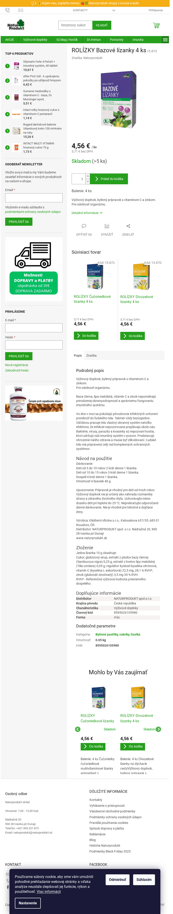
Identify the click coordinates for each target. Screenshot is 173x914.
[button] (98, 755)
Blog (92, 840)
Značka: (87, 58)
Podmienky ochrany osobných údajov (115, 817)
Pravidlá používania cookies (108, 823)
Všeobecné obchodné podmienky (112, 811)
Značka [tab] (91, 355)
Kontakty (80, 10)
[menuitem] (9, 39)
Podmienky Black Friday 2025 (110, 851)
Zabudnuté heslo (17, 370)
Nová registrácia (16, 365)
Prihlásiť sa (19, 221)
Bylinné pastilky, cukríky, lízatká (118, 634)
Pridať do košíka (112, 179)
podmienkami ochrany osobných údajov (33, 212)
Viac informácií (49, 891)
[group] (98, 729)
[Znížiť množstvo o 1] (87, 181)
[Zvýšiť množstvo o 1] (87, 176)
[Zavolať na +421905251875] (11, 10)
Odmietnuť (117, 880)
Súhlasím (144, 880)
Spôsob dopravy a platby (106, 828)
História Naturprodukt (104, 845)
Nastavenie (28, 903)
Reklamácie (97, 834)
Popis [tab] (78, 355)
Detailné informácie (85, 213)
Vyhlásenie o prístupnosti (107, 805)
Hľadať (102, 25)
